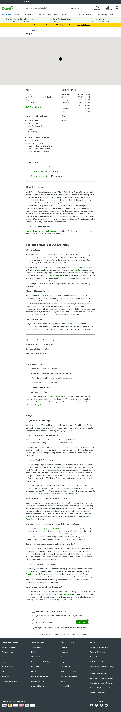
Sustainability (66, 667)
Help (3, 662)
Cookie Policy (95, 657)
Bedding (51, 15)
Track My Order (8, 667)
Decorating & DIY (104, 15)
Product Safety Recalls (99, 673)
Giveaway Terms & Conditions (101, 678)
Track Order (6, 2)
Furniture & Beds (42, 15)
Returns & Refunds (9, 647)
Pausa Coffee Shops (68, 671)
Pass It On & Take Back (99, 647)
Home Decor (58, 15)
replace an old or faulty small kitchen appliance (61, 528)
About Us (64, 652)
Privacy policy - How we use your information (102, 668)
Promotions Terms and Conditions (75, 634)
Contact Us (27, 2)
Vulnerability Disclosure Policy (101, 688)
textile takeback (64, 594)
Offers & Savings (19, 15)
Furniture (78, 267)
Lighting (76, 15)
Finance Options (37, 681)
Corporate (65, 662)
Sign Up (82, 622)
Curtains (65, 15)
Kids (117, 15)
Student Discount (38, 686)
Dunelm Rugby (54, 396)
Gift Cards (35, 667)
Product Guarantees (10, 681)
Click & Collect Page (45, 493)
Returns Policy (7, 652)
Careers (64, 647)
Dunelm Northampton (40, 176)
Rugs (81, 15)
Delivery (34, 652)
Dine (57, 275)
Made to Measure (44, 295)
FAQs (4, 671)
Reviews (64, 681)
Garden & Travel (30, 15)
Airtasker (5, 676)
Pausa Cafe (71, 323)
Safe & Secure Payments (99, 662)
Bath (96, 15)
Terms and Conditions (68, 628)
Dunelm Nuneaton (38, 171)
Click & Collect (42, 257)
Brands (34, 671)
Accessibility (65, 686)
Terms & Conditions (97, 652)
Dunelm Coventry (38, 167)
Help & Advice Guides (39, 676)
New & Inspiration (8, 15)
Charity (63, 657)
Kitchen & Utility (88, 15)
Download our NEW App (40, 662)
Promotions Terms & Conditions (102, 683)
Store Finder (17, 2)
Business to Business (69, 676)
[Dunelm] (8, 8)
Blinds (70, 15)
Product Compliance (98, 693)
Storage (113, 15)
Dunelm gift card (33, 574)
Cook (51, 275)
